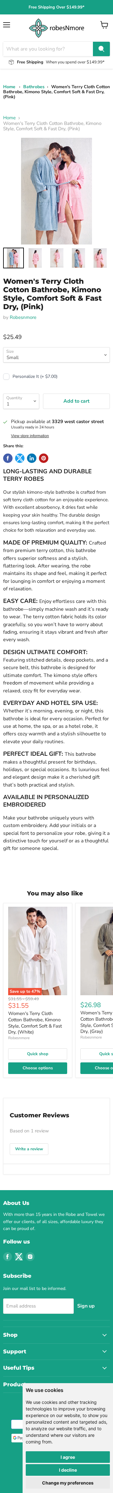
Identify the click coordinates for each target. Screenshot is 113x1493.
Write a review (29, 1149)
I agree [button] (68, 1457)
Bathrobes (34, 87)
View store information (30, 436)
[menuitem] (13, 258)
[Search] (101, 49)
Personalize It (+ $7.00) (35, 376)
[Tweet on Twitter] (19, 458)
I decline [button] (68, 1470)
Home (9, 87)
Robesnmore (23, 317)
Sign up (86, 1305)
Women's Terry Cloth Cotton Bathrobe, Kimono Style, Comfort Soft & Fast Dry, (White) (35, 1022)
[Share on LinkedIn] (31, 458)
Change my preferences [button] (68, 1482)
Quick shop (37, 1054)
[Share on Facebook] (8, 458)
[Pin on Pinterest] (43, 458)
